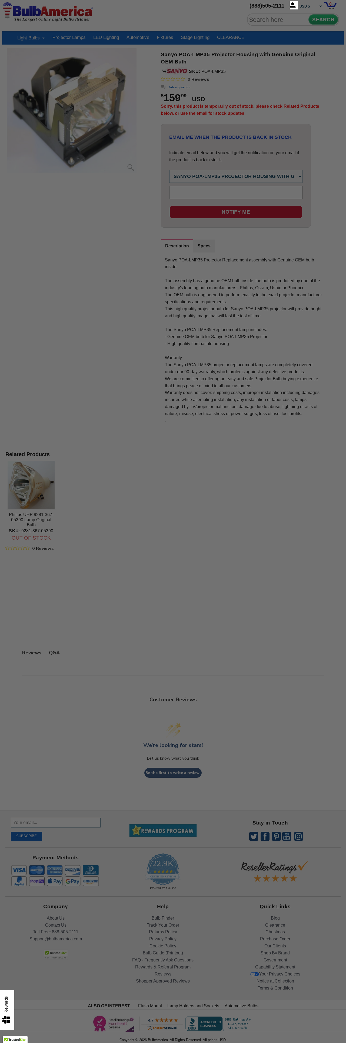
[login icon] (294, 5)
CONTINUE (173, 565)
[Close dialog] (229, 461)
